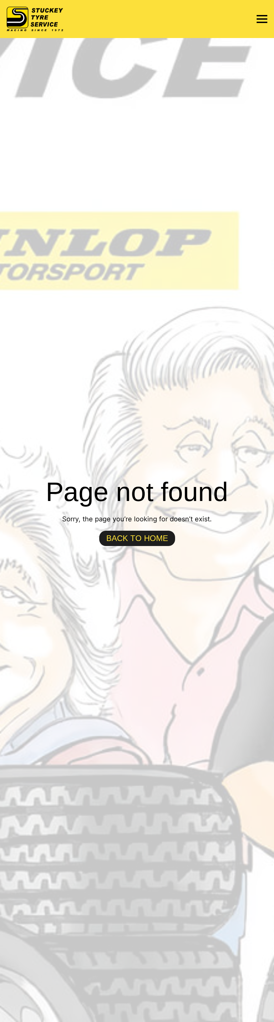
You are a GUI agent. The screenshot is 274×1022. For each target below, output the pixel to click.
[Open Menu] (262, 19)
